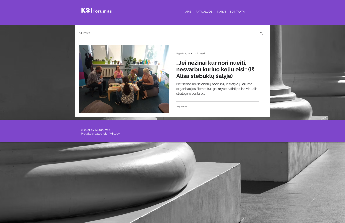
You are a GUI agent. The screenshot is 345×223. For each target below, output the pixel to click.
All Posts (84, 33)
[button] (261, 34)
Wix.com (115, 133)
